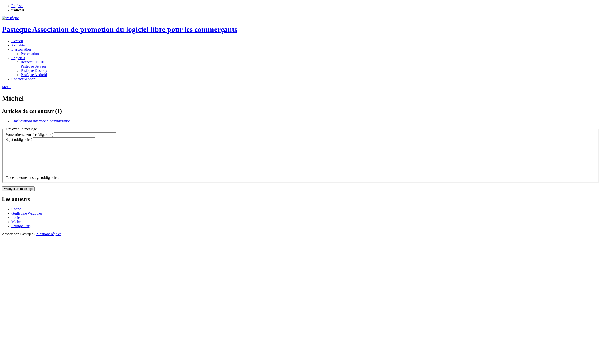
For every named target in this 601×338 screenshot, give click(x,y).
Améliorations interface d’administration (41, 121)
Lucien (16, 217)
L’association (21, 49)
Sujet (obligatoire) (19, 140)
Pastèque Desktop (34, 71)
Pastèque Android (34, 75)
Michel (16, 222)
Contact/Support (23, 79)
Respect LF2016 (33, 62)
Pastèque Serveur (33, 66)
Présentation (30, 54)
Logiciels (18, 58)
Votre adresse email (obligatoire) (29, 135)
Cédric (16, 209)
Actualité (18, 45)
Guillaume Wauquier (26, 213)
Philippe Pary (21, 226)
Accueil (17, 41)
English (17, 6)
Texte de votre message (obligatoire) (32, 178)
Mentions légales (48, 234)
